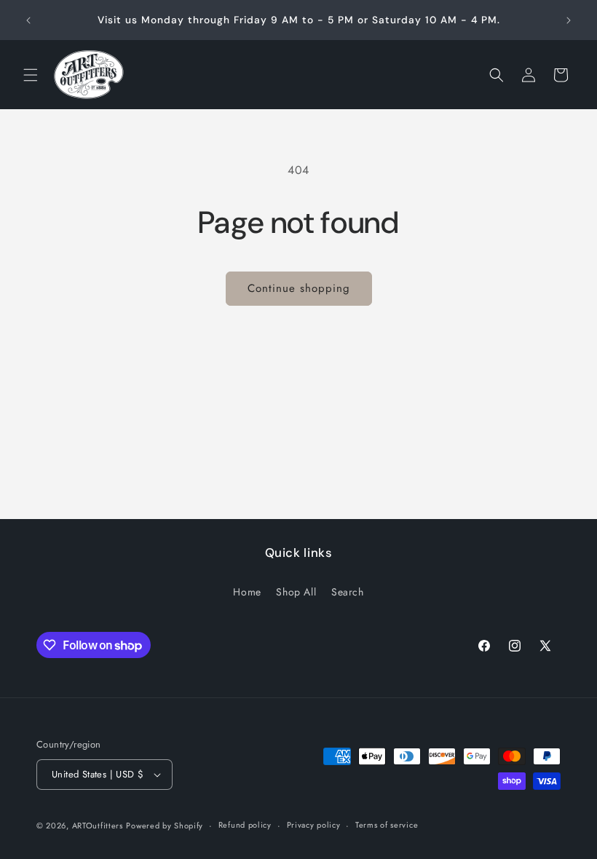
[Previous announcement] (28, 20)
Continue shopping (299, 288)
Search (347, 592)
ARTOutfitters (97, 825)
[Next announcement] (569, 20)
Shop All (296, 592)
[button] (31, 75)
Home (247, 592)
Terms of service (386, 825)
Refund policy (245, 825)
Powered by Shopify (164, 825)
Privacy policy (314, 825)
